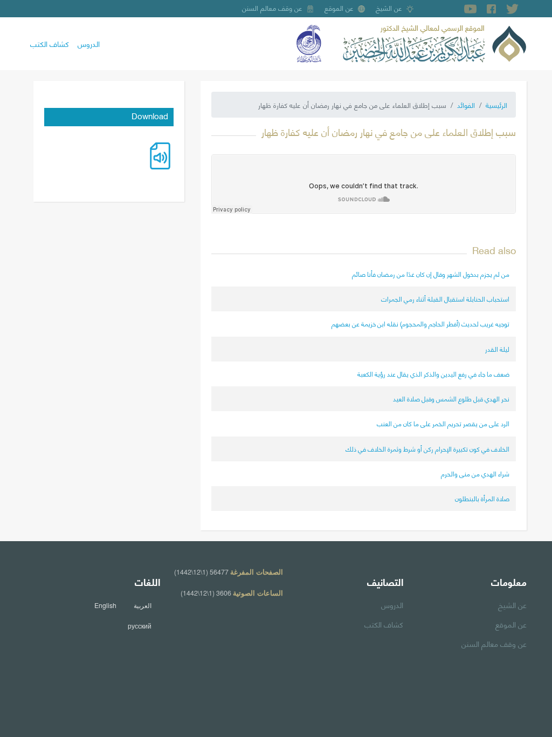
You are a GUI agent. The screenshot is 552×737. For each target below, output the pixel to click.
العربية (142, 605)
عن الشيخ (389, 7)
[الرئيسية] (434, 42)
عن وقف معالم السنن (272, 7)
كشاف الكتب (49, 43)
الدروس (89, 43)
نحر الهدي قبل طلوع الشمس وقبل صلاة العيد (451, 398)
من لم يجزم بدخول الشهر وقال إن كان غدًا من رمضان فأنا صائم (430, 274)
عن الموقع (339, 7)
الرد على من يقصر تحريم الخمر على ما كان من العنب (443, 423)
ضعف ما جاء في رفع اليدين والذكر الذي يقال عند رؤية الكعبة (433, 373)
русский (139, 626)
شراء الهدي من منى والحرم (475, 473)
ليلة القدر (497, 349)
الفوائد (466, 104)
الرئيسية (496, 104)
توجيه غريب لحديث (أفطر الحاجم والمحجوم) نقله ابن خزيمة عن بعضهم (420, 323)
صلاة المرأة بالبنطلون (482, 498)
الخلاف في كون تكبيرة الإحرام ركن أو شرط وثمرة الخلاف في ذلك (427, 448)
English (105, 605)
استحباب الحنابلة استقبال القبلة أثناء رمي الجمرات (445, 298)
